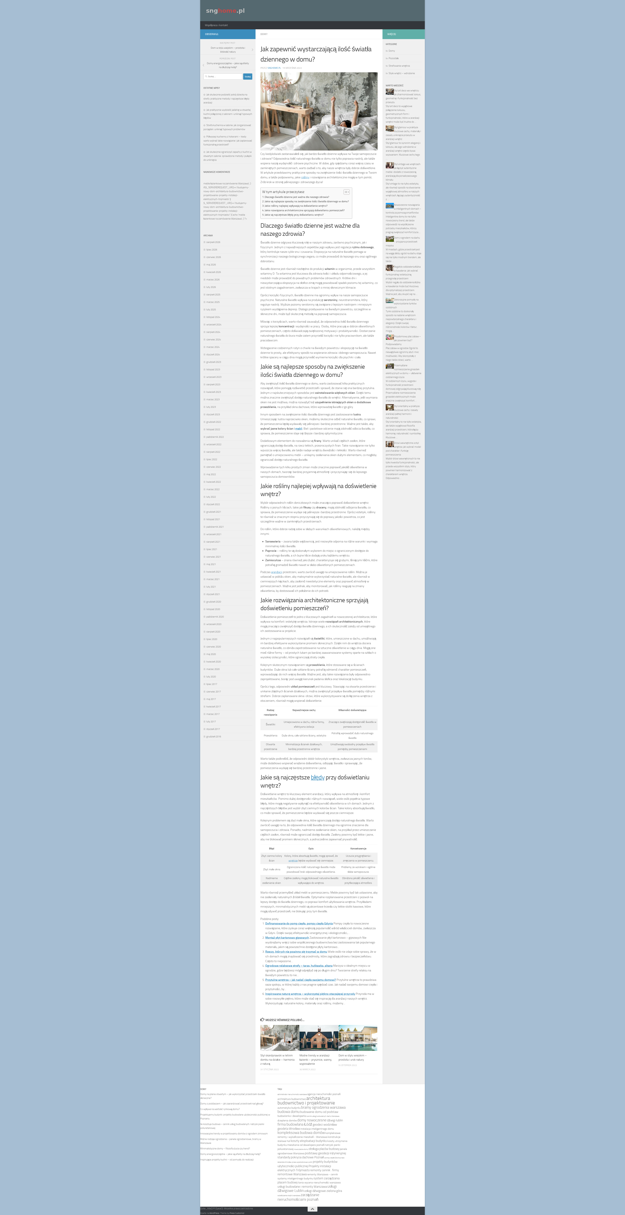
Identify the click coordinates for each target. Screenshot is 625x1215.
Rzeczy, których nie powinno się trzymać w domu (296, 951)
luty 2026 (211, 287)
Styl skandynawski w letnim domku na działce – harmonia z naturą (277, 1059)
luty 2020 (211, 676)
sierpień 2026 (213, 242)
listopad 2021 (213, 519)
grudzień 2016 (213, 736)
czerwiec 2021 (213, 556)
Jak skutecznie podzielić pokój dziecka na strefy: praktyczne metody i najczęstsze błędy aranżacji (226, 98)
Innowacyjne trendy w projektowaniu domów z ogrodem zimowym (234, 1133)
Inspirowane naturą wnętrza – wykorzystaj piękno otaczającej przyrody (310, 994)
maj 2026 (211, 264)
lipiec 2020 (211, 639)
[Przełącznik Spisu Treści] (345, 192)
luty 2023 (211, 406)
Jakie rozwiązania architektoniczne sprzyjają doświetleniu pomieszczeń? (305, 210)
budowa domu (289, 1111)
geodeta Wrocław (289, 1128)
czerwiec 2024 (213, 339)
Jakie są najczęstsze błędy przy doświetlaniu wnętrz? (294, 214)
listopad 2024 (213, 317)
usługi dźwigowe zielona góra (323, 1191)
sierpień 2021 (213, 541)
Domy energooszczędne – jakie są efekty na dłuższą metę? (230, 1154)
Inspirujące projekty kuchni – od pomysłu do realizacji (227, 1159)
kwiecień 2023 (213, 392)
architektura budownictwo (292, 1099)
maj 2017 (211, 699)
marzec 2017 (213, 714)
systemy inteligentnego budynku (295, 1178)
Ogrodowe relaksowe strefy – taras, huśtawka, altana (299, 965)
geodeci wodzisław (325, 1124)
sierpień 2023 (213, 384)
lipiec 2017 (211, 684)
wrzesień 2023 (213, 377)
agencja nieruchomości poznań (323, 1094)
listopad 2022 (213, 429)
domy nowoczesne (311, 1120)
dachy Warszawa (333, 1116)
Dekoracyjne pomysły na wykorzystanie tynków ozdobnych (402, 303)
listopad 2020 (213, 609)
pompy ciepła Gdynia (332, 1158)
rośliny (305, 177)
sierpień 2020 (213, 631)
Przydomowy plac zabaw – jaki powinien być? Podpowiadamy (403, 340)
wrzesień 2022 (213, 444)
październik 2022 (215, 436)
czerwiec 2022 (213, 466)
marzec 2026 (213, 279)
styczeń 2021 (213, 594)
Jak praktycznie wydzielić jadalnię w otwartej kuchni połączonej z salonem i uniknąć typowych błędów (227, 113)
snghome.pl (274, 68)
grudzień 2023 (213, 362)
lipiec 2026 (211, 249)
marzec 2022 (213, 489)
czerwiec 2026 (213, 257)
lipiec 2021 (211, 549)
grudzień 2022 (213, 421)
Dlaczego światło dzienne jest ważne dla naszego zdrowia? (297, 197)
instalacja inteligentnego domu (317, 1128)
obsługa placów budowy (324, 1149)
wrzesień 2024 (213, 324)
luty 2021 (211, 586)
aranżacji (276, 572)
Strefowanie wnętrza (399, 65)
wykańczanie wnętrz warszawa (289, 1195)
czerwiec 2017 (213, 691)
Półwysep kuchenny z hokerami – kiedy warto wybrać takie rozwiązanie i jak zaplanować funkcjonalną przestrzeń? (227, 140)
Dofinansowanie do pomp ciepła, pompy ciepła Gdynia (299, 923)
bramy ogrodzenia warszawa (323, 1107)
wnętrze (293, 860)
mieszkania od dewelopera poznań (305, 1144)
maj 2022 (211, 474)
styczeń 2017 (213, 729)
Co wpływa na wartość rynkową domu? (220, 1109)
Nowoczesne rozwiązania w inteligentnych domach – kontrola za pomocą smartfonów (403, 208)
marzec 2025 (213, 302)
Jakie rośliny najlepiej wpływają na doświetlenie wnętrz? (296, 205)
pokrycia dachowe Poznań (307, 1157)
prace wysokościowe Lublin (302, 1162)
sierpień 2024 (213, 332)
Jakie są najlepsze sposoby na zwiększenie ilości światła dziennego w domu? (307, 201)
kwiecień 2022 (213, 481)
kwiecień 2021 (213, 571)
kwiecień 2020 (213, 661)
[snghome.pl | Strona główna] (225, 11)
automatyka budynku (289, 1107)
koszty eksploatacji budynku (309, 1141)
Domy (264, 34)
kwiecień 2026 (213, 272)
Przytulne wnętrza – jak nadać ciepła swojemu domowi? (300, 980)
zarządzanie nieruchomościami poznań (298, 1197)
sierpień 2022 (213, 451)
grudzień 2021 (213, 511)
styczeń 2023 (213, 414)
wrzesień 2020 (213, 624)
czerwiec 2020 (213, 646)
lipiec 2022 (211, 459)
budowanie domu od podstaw (319, 1112)
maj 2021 (211, 564)
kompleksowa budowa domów (301, 1132)
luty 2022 (211, 496)
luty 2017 (211, 721)
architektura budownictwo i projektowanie (306, 1100)
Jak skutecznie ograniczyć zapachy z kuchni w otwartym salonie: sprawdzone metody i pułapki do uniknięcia (227, 155)
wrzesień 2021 (213, 534)
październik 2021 (215, 526)
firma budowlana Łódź (295, 1124)
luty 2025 (211, 309)
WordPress (214, 1213)
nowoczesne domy (301, 1149)
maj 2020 (211, 654)
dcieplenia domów (287, 1120)
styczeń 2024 (213, 354)
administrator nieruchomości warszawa (292, 1094)
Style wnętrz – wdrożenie (402, 73)
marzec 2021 (213, 579)
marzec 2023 (213, 399)
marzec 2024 (213, 347)
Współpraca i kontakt (216, 25)
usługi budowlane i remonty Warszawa (302, 1186)
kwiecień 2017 (213, 706)
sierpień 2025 (213, 294)
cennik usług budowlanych (316, 1116)
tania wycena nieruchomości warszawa (319, 1182)
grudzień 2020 (213, 601)
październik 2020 (215, 616)
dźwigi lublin (335, 1120)
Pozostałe (394, 58)
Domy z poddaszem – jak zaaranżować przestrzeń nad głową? (232, 1103)
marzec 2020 (213, 669)
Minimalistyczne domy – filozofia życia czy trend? (225, 1148)
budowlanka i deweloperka (292, 1115)
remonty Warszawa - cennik (322, 1174)
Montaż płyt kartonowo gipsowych (287, 937)
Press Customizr (237, 1213)
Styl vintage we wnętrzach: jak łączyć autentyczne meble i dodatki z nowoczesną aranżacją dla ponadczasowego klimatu (403, 172)
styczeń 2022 (213, 504)
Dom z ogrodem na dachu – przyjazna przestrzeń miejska (403, 241)
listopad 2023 (213, 369)
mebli (298, 428)
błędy (318, 777)
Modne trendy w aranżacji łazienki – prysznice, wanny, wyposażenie (315, 1059)
